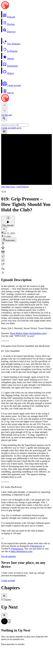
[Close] (4, 596)
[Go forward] (4, 111)
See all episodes (8, 556)
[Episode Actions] (4, 229)
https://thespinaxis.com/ (21, 551)
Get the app (6, 115)
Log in (18, 128)
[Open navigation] (4, 131)
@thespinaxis (36, 546)
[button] (26, 14)
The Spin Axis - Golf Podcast (15, 186)
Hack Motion (16, 333)
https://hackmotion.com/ (35, 333)
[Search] (4, 118)
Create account (8, 128)
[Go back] (4, 105)
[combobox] (14, 125)
